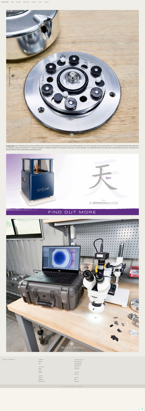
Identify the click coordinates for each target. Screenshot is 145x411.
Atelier (75, 379)
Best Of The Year (42, 381)
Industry (40, 370)
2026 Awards (41, 379)
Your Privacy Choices (78, 363)
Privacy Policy (76, 366)
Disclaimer (40, 361)
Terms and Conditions (78, 361)
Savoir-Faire (76, 381)
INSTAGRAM (65, 386)
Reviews (40, 368)
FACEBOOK (73, 386)
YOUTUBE (80, 386)
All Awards (40, 377)
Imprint (40, 363)
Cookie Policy (76, 368)
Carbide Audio (10, 145)
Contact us (76, 374)
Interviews (40, 372)
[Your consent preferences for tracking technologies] (142, 408)
